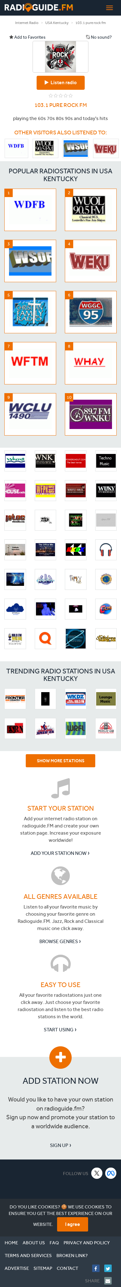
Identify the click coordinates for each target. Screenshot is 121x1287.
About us (34, 1243)
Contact (67, 1268)
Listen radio (63, 82)
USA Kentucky (57, 23)
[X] (97, 1173)
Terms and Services (28, 1255)
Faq (54, 1243)
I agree (72, 1224)
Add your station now (59, 853)
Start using (59, 1030)
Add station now (61, 1081)
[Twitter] (110, 1268)
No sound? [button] (101, 37)
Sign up (59, 1145)
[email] (110, 1281)
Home (11, 1243)
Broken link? (72, 1255)
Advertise (17, 1268)
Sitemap (43, 1268)
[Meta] (110, 1173)
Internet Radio (26, 23)
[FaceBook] (98, 1268)
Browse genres (58, 941)
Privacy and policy (87, 1243)
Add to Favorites (29, 37)
